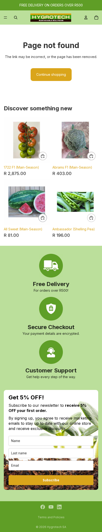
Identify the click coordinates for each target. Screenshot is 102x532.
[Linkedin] (59, 507)
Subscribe (51, 480)
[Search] (15, 17)
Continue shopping (51, 74)
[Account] (86, 17)
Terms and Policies (51, 517)
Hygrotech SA (56, 527)
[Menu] (5, 17)
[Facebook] (43, 507)
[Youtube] (51, 507)
